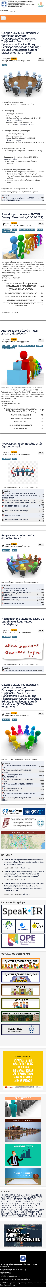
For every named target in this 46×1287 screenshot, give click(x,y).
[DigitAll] (23, 926)
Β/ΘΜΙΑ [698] (9, 1195)
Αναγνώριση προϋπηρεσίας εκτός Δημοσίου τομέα (22, 445)
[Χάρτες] (23, 840)
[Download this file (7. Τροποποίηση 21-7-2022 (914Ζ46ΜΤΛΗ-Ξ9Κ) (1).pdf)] (3, 793)
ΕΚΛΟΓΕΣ (40, 229)
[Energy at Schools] (8, 926)
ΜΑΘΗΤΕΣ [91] (9, 1216)
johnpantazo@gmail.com (25, 124)
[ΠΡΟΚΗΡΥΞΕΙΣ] (23, 1107)
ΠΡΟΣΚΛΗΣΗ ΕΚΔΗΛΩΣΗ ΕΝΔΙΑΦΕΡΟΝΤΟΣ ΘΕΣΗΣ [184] (22, 1200)
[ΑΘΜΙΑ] (20, 964)
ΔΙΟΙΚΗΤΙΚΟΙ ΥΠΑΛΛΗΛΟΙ (27, 229)
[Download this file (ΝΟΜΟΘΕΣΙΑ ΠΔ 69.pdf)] (3, 515)
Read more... (25, 868)
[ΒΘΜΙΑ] (20, 977)
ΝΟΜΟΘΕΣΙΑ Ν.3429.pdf (12, 600)
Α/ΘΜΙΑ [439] (24, 1195)
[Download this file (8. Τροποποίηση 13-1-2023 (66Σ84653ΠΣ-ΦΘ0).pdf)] (3, 798)
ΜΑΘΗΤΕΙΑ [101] (16, 1211)
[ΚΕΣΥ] (20, 1003)
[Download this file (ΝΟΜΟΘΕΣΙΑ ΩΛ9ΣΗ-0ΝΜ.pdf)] (3, 603)
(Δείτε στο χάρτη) (19, 1269)
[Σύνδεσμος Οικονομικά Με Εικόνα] (23, 1155)
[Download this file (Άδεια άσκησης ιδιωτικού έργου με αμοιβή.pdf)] (3, 670)
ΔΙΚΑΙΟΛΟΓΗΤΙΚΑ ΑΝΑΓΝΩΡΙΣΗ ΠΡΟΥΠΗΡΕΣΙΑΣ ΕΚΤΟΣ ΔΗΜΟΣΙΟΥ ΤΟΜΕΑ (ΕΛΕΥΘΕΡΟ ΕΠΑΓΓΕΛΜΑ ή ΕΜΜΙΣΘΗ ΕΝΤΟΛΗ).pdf (19, 495)
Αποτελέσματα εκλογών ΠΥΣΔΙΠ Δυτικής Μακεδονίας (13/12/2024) (22, 215)
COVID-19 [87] (25, 1216)
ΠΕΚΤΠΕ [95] (35, 1213)
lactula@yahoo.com (14, 140)
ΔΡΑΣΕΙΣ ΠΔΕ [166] (31, 1203)
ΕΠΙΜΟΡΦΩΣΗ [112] (12, 1207)
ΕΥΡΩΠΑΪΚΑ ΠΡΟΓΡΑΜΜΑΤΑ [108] (18, 1208)
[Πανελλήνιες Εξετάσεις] (23, 1176)
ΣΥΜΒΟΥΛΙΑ (6, 229)
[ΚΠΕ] (20, 1016)
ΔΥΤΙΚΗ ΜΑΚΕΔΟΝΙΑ (9, 232)
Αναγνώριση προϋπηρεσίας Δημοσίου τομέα (18, 536)
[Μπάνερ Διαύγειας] (12, 811)
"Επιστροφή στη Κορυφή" (37, 1283)
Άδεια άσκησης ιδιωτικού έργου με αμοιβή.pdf (20, 670)
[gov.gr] (34, 811)
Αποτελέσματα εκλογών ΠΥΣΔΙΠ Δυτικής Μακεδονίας (20, 332)
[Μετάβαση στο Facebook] (23, 1258)
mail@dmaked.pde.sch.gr (10, 1276)
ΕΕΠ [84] (37, 1216)
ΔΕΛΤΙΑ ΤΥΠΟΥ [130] (12, 1205)
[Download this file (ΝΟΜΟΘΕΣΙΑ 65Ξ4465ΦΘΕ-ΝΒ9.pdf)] (3, 506)
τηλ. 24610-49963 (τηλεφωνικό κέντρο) (15, 1279)
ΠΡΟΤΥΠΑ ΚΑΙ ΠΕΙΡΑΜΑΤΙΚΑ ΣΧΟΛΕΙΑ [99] (20, 1212)
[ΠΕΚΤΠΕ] (20, 1029)
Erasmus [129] (30, 1205)
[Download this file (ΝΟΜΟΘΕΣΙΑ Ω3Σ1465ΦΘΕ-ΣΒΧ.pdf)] (3, 520)
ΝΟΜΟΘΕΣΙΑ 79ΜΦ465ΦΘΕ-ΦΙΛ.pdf (16, 597)
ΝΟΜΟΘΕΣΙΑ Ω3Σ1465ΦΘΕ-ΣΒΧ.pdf (16, 520)
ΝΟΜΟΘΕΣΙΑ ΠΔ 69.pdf (12, 515)
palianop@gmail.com (14, 120)
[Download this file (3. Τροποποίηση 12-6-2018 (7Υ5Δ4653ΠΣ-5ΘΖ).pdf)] (3, 775)
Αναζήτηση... (4, 11)
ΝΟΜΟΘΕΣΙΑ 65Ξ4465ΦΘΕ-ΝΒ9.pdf (16, 506)
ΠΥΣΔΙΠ (13, 59)
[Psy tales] (37, 926)
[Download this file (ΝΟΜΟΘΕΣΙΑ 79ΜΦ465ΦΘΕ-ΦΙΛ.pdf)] (3, 597)
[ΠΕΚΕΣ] (20, 990)
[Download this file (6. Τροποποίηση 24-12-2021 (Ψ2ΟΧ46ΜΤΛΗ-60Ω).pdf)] (3, 788)
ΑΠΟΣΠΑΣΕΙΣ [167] (11, 1203)
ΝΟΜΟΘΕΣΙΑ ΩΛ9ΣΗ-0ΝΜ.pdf (14, 603)
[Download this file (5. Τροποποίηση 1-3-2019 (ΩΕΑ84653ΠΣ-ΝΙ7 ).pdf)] (3, 784)
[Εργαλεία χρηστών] (41, 59)
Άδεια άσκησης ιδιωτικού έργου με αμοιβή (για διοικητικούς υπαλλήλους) (23, 621)
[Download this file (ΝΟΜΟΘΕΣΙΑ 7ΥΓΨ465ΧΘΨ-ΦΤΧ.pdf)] (3, 511)
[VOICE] (22, 1071)
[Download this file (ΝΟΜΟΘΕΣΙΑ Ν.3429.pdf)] (3, 600)
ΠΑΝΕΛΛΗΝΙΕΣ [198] (12, 1199)
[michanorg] (22, 1235)
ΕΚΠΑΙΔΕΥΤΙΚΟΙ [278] (32, 1197)
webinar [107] (31, 1209)
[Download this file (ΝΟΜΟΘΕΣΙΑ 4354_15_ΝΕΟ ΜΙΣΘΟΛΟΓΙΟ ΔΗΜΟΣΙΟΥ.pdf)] (3, 593)
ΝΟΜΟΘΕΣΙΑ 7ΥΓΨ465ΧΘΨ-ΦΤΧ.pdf (16, 511)
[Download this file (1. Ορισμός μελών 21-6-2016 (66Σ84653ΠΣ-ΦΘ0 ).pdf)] (3, 765)
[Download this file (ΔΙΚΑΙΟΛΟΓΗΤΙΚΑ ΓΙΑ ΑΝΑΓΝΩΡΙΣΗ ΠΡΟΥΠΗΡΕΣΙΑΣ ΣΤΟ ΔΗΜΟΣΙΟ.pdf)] (3, 588)
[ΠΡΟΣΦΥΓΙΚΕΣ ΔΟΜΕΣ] (23, 1130)
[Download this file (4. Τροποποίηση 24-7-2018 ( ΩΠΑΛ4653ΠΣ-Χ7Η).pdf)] (3, 779)
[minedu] (23, 823)
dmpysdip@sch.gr (10, 159)
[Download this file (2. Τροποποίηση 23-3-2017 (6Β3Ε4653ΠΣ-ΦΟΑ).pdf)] (3, 770)
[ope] (23, 941)
